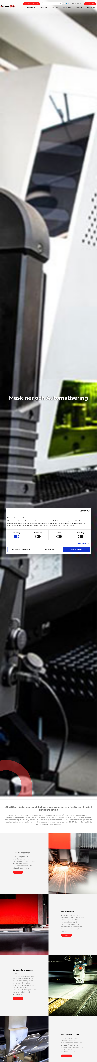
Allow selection (48, 549)
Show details (81, 543)
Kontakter (91, 7)
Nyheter (79, 7)
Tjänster (43, 7)
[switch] (38, 536)
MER (18, 872)
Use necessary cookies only (21, 549)
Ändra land (90, 3)
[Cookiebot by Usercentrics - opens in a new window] (81, 511)
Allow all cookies (76, 549)
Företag (55, 7)
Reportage (67, 7)
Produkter (31, 7)
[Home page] (7, 6)
